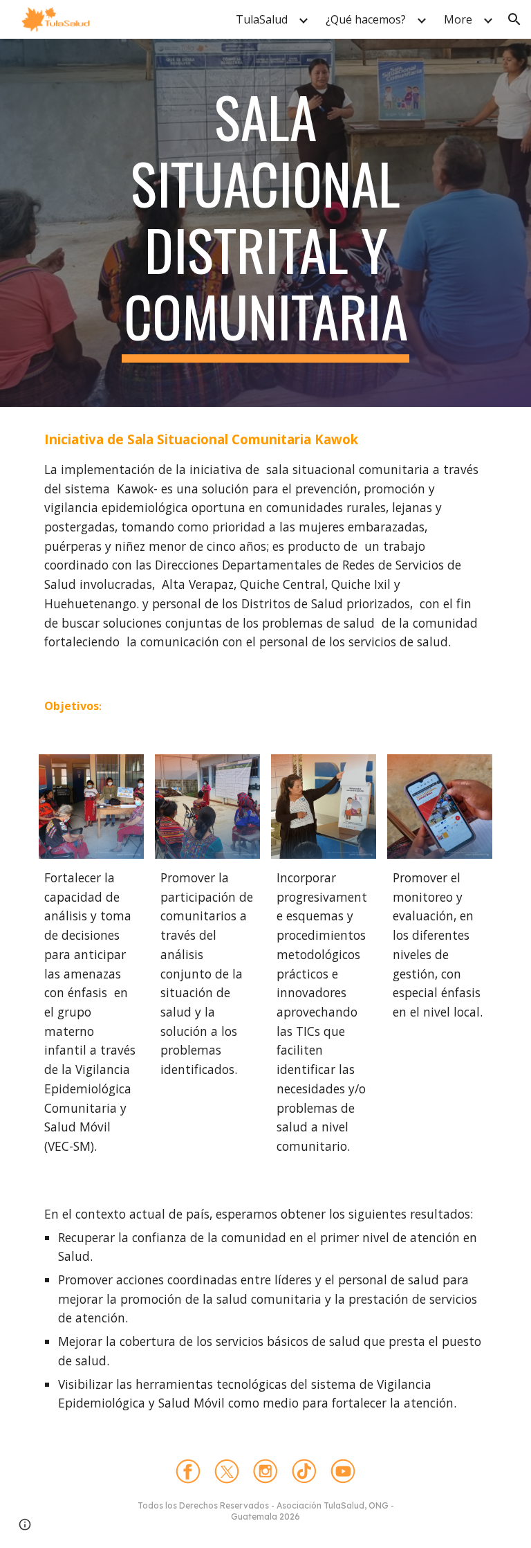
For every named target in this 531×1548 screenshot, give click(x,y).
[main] (265, 223)
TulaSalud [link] (262, 19)
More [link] (458, 19)
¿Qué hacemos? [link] (366, 19)
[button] (514, 19)
